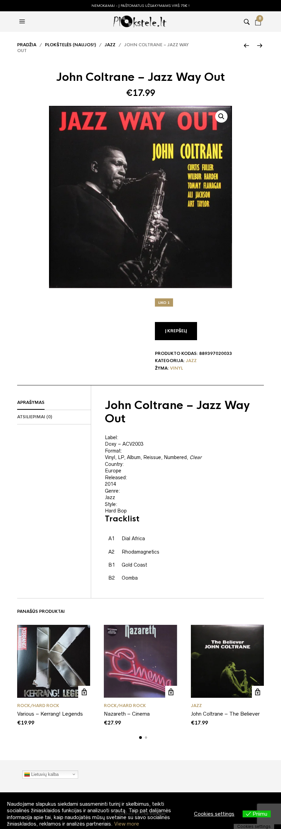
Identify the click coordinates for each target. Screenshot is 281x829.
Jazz (110, 45)
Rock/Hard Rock (38, 705)
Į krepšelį (176, 331)
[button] (23, 21)
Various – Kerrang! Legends (50, 714)
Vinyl (176, 368)
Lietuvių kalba (44, 774)
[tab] (54, 403)
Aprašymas (31, 402)
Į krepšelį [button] (84, 692)
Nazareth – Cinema (127, 714)
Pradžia (26, 45)
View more (126, 824)
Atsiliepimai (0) (34, 417)
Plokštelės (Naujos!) (70, 45)
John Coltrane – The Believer (225, 714)
